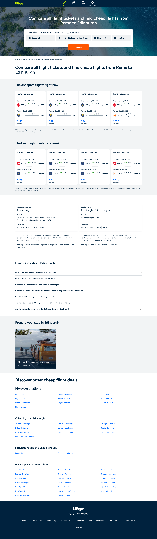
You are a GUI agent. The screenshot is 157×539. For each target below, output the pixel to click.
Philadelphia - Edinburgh (24, 436)
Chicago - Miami (21, 478)
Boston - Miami (106, 470)
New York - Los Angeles (67, 491)
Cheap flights (37, 521)
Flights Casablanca (65, 394)
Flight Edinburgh (37, 60)
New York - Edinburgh (23, 432)
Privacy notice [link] (130, 521)
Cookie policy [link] (114, 521)
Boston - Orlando (64, 474)
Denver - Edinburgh (65, 428)
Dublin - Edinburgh (108, 428)
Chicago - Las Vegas (108, 474)
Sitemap (78, 527)
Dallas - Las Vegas (22, 483)
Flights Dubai (20, 398)
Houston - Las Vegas (108, 483)
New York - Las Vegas (109, 487)
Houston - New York (23, 487)
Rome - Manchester (65, 453)
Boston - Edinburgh (65, 424)
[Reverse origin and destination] (59, 38)
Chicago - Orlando (108, 478)
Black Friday (51, 521)
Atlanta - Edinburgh (22, 424)
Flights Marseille (107, 398)
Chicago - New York (65, 478)
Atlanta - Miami (21, 470)
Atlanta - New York (65, 470)
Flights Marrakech (65, 398)
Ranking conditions (96, 521)
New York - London (22, 491)
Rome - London (21, 453)
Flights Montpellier (22, 403)
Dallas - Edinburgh (22, 428)
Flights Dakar (106, 394)
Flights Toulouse (107, 403)
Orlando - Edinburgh (65, 432)
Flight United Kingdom (22, 60)
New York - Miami (107, 491)
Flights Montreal (64, 403)
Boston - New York (22, 474)
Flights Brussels (21, 394)
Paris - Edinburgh (107, 432)
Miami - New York (65, 487)
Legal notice (79, 521)
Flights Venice (20, 407)
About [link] (24, 521)
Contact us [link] (65, 521)
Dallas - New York (64, 483)
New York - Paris (64, 495)
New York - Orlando (22, 495)
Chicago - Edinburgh (108, 424)
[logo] (19, 3)
